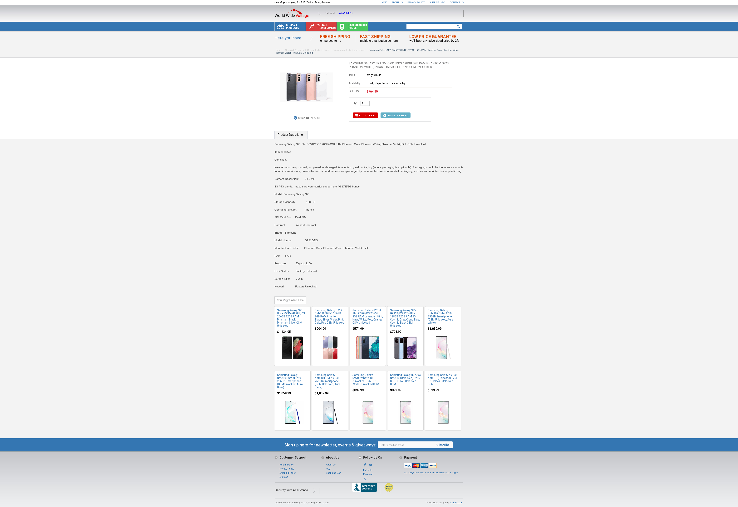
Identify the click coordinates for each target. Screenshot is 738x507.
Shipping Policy (287, 473)
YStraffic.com (456, 502)
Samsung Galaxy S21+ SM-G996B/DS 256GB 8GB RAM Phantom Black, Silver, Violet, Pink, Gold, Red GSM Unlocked (329, 316)
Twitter (370, 466)
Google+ (365, 479)
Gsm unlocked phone (357, 26)
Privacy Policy (416, 2)
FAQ (328, 468)
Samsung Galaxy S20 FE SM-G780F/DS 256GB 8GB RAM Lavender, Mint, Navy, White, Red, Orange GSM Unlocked (367, 316)
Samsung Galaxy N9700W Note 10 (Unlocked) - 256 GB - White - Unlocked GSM (365, 379)
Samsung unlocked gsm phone (349, 50)
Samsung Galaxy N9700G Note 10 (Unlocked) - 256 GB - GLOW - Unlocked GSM (405, 379)
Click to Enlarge (309, 118)
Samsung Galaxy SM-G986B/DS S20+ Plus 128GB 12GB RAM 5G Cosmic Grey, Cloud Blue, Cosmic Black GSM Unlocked (405, 318)
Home (384, 2)
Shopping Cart (333, 473)
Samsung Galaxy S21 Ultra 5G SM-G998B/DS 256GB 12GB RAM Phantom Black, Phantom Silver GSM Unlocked (291, 318)
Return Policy (286, 464)
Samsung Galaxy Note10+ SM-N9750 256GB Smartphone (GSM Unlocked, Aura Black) (327, 381)
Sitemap (283, 477)
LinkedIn (367, 470)
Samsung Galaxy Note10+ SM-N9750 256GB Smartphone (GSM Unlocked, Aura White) (440, 316)
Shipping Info (437, 2)
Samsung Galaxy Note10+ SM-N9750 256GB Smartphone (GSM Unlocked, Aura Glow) (290, 381)
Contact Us (457, 2)
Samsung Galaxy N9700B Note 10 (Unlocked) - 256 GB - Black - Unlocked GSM (443, 379)
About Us (397, 2)
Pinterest (367, 474)
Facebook (365, 466)
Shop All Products (292, 26)
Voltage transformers (326, 26)
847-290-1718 (345, 13)
